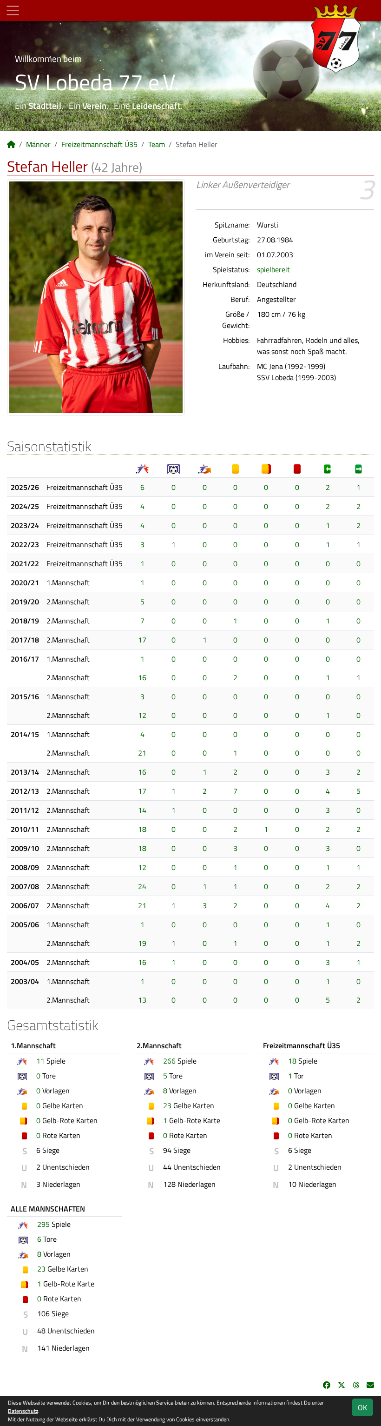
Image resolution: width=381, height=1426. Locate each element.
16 (142, 677)
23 (167, 1105)
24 (142, 886)
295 (43, 1224)
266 (169, 1060)
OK (362, 1407)
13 (142, 999)
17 (142, 639)
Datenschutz (23, 1410)
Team (156, 144)
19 (142, 943)
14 (142, 810)
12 (142, 715)
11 (40, 1060)
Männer (38, 144)
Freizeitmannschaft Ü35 (99, 144)
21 (142, 752)
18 (142, 829)
